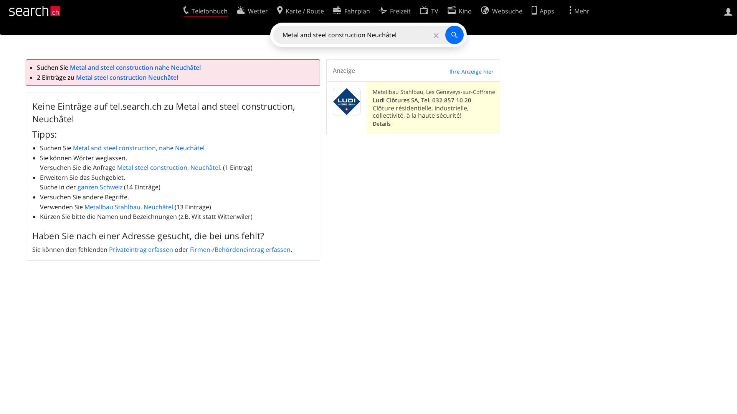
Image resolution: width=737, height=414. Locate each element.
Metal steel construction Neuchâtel (127, 77)
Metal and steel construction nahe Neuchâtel (135, 67)
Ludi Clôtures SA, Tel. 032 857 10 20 (422, 100)
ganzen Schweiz (100, 187)
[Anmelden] (728, 11)
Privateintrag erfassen (141, 249)
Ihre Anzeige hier (471, 71)
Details (382, 123)
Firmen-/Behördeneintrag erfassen (240, 249)
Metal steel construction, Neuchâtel (168, 167)
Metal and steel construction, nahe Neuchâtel (139, 148)
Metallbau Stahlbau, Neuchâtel (128, 207)
